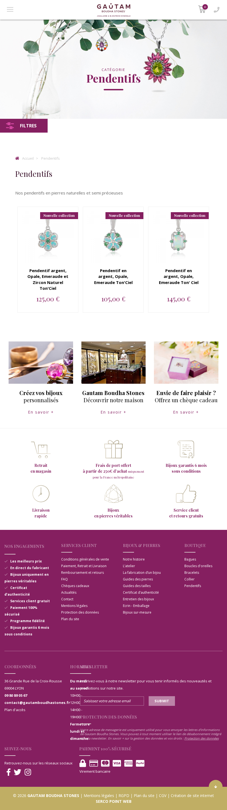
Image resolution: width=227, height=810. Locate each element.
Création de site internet (192, 795)
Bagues (190, 559)
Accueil (27, 158)
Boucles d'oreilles (198, 566)
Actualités (68, 592)
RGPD (123, 795)
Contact (67, 599)
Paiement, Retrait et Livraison (84, 566)
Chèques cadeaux (75, 585)
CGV (162, 795)
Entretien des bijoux (138, 599)
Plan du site (70, 619)
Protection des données (80, 612)
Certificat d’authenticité (141, 592)
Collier (189, 579)
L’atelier (129, 566)
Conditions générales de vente (85, 559)
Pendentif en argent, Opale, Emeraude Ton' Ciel (178, 276)
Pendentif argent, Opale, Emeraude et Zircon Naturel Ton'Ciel (47, 279)
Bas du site (216, 787)
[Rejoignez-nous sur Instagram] (28, 772)
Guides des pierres (138, 579)
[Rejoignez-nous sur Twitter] (17, 772)
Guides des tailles (137, 585)
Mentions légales (74, 605)
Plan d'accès (14, 709)
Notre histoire (134, 559)
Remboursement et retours (82, 572)
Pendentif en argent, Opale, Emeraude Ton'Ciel (113, 276)
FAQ (64, 579)
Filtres (28, 126)
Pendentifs (50, 158)
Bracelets (191, 572)
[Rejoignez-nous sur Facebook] (9, 772)
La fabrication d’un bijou (142, 572)
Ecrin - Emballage (136, 605)
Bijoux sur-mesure (137, 612)
